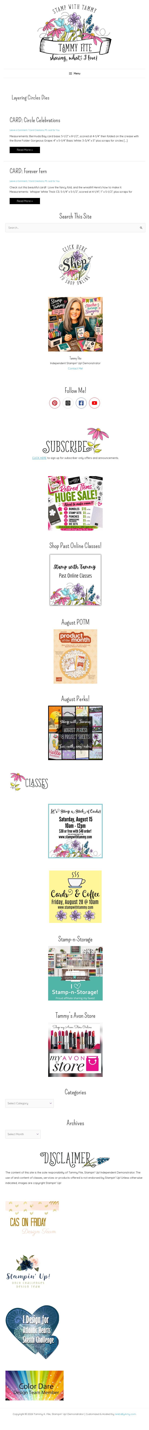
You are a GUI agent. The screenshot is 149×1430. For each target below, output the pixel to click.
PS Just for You (52, 130)
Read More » (25, 150)
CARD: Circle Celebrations (35, 120)
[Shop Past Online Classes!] (75, 580)
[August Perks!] (75, 733)
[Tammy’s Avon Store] (75, 1049)
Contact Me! (75, 368)
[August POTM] (75, 656)
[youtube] (95, 403)
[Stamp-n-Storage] (75, 973)
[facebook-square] (82, 403)
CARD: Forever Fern (28, 171)
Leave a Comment (18, 130)
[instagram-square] (69, 403)
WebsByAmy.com (125, 1414)
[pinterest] (55, 403)
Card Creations (36, 130)
